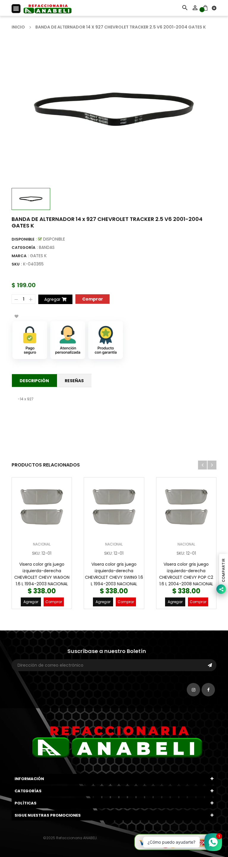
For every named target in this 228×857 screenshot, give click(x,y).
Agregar (30, 601)
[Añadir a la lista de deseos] (16, 316)
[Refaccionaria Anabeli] (175, 841)
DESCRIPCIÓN (34, 381)
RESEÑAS (74, 381)
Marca (19, 256)
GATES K (38, 256)
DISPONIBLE (23, 239)
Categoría (23, 247)
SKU (16, 264)
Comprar (53, 601)
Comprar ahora (92, 298)
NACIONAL (41, 544)
